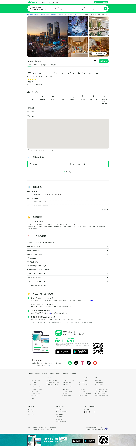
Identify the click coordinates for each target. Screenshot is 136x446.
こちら (49, 313)
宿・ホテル (51, 2)
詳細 (91, 300)
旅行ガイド (59, 2)
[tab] (29, 64)
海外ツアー (44, 2)
